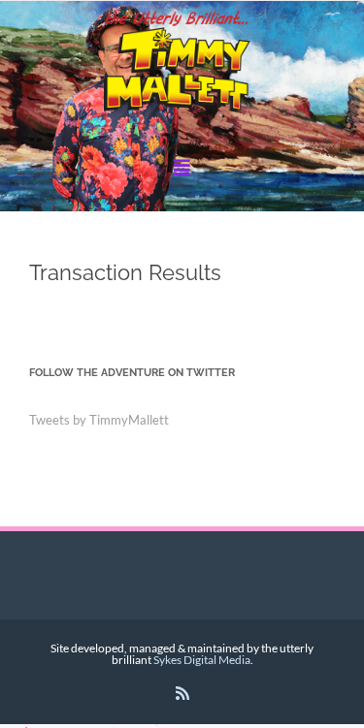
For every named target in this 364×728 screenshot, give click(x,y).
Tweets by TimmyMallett (99, 419)
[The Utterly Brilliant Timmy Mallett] (182, 63)
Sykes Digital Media (201, 659)
